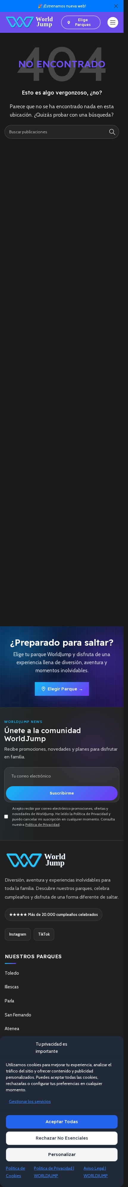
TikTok (44, 934)
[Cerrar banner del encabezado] (116, 6)
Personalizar (62, 1154)
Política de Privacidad (42, 824)
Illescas (12, 987)
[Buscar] (112, 132)
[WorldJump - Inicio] (62, 860)
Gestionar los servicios (30, 1101)
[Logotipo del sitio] (29, 22)
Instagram (17, 934)
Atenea (12, 1028)
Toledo (12, 973)
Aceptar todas (62, 1121)
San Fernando (18, 1015)
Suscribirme (62, 793)
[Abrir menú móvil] (113, 22)
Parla (9, 1001)
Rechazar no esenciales (62, 1138)
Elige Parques (83, 22)
